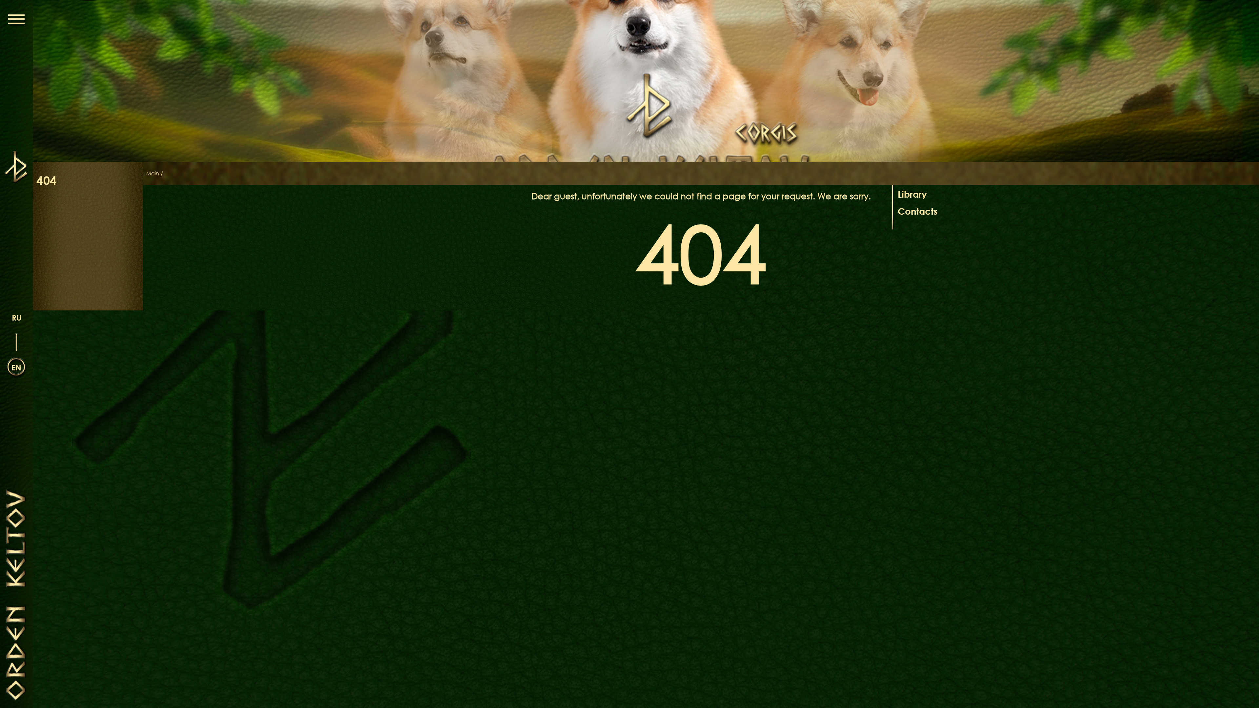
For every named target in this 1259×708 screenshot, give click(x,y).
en (16, 367)
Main (152, 173)
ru (16, 317)
